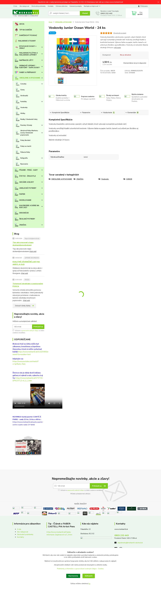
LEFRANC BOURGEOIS (32, 258)
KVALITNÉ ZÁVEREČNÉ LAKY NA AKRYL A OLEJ (26, 263)
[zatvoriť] (158, 2)
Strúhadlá (24, 96)
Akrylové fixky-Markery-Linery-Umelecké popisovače (29, 133)
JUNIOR (129, 179)
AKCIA (21, 24)
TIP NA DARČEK (25, 30)
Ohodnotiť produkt (119, 33)
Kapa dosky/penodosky (32, 238)
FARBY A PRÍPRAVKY (27, 72)
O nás (15, 6)
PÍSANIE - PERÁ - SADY (28, 170)
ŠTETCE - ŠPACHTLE (27, 176)
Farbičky (23, 102)
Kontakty (50, 6)
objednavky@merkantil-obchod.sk (130, 543)
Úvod (50, 22)
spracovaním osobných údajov (30, 331)
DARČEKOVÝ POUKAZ (28, 35)
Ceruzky (23, 84)
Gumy (22, 90)
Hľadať (85, 13)
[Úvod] (30, 13)
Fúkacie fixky (25, 152)
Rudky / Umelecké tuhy (28, 119)
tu (89, 584)
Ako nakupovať (24, 6)
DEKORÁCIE (24, 213)
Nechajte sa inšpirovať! (91, 6)
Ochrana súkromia (61, 6)
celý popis (117, 48)
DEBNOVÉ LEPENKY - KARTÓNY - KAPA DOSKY (29, 66)
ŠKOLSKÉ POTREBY (27, 219)
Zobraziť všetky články (22, 306)
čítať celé (32, 251)
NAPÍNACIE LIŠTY (26, 60)
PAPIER (22, 194)
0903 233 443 (106, 13)
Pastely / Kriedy (26, 125)
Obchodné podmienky (38, 6)
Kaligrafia (24, 158)
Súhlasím (89, 576)
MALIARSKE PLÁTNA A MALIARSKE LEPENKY (28, 54)
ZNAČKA (22, 225)
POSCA (27, 280)
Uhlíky (22, 113)
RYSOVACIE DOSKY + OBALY (27, 47)
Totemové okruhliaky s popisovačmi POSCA (28, 284)
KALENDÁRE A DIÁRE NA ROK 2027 (29, 206)
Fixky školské (25, 140)
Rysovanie (24, 164)
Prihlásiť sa (38, 326)
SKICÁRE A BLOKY (26, 182)
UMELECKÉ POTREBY (27, 188)
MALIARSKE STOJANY (27, 41)
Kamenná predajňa (76, 6)
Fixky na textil (25, 146)
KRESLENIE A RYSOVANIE (30, 78)
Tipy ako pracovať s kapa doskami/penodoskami (23, 243)
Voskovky (23, 107)
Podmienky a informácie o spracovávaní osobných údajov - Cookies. (80, 569)
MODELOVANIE (25, 200)
